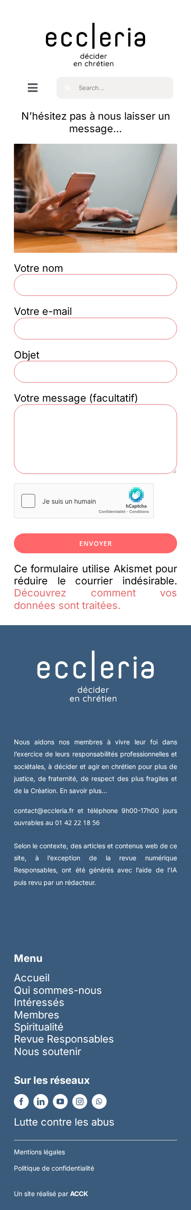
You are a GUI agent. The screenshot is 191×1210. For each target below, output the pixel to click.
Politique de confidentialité (54, 1168)
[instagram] (79, 1101)
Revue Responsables (64, 1039)
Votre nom (38, 268)
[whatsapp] (99, 1101)
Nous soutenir (47, 1051)
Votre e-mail (43, 311)
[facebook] (21, 1101)
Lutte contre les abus (64, 1122)
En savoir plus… (83, 790)
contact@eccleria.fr (45, 810)
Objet (26, 355)
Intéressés (39, 1002)
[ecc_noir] (95, 14)
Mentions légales (39, 1152)
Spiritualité (39, 1027)
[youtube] (60, 1101)
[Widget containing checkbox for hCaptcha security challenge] (84, 501)
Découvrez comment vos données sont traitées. (95, 599)
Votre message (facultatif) (76, 398)
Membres (36, 1015)
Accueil (32, 978)
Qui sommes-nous (58, 990)
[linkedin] (40, 1101)
